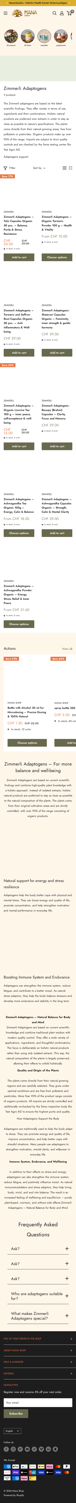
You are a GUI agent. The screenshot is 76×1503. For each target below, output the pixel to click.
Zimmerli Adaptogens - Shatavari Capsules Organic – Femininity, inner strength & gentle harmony (56, 318)
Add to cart (19, 257)
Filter (12, 168)
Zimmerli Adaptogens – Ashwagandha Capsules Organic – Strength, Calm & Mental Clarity (57, 505)
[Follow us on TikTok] (34, 1449)
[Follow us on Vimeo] (41, 1449)
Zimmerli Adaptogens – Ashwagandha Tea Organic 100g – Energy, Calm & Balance (19, 505)
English (9, 1431)
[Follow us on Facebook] (6, 1449)
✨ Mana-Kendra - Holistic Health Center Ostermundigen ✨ (38, 3)
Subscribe (16, 1413)
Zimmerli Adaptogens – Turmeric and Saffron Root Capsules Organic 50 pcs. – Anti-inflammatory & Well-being (19, 321)
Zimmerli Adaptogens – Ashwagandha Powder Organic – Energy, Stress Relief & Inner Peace (19, 594)
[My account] (62, 13)
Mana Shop (15, 703)
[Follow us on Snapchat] (55, 1449)
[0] (69, 13)
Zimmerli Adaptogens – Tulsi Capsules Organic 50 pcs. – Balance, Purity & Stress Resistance (19, 225)
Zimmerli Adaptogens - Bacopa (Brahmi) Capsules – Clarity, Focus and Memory (56, 412)
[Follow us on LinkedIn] (48, 1449)
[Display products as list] (70, 168)
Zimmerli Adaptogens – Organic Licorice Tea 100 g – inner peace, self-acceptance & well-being (19, 414)
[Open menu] (5, 13)
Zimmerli (9, 212)
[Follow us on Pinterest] (20, 1449)
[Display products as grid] (64, 168)
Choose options (57, 257)
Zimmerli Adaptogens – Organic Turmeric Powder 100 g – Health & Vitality (57, 223)
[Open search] (55, 13)
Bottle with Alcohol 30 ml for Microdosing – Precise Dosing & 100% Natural (27, 712)
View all (67, 649)
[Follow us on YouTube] (27, 1449)
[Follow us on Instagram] (13, 1449)
